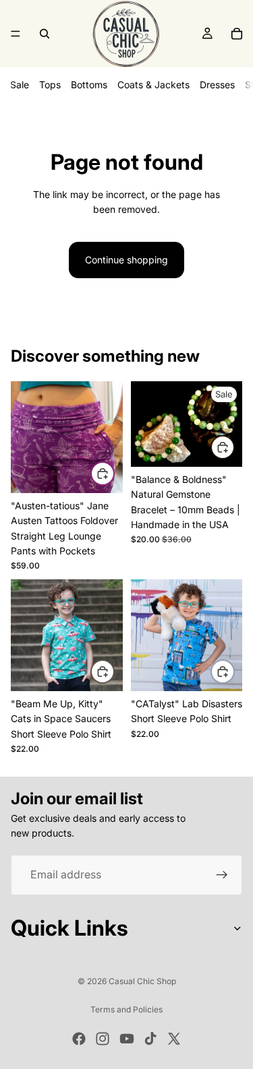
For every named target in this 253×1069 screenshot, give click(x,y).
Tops (50, 84)
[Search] (44, 33)
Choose (114, 473)
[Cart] (237, 33)
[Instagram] (102, 1039)
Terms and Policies (126, 1009)
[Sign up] (222, 875)
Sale (19, 84)
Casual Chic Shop (142, 981)
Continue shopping (126, 259)
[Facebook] (79, 1039)
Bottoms (89, 84)
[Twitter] (174, 1039)
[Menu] (15, 33)
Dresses (217, 84)
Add (234, 447)
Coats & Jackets (153, 84)
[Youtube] (127, 1039)
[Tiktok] (150, 1039)
